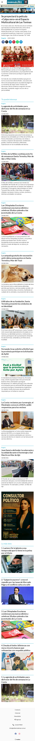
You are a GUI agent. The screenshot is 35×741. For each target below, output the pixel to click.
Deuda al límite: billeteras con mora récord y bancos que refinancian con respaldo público (15, 648)
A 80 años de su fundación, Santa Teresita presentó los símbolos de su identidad (16, 303)
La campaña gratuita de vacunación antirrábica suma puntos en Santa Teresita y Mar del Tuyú (16, 258)
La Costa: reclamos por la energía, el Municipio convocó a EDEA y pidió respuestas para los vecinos (17, 405)
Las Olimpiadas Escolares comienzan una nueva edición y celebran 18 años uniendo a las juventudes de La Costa (14, 209)
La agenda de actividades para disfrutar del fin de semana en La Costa (15, 108)
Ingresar (18, 719)
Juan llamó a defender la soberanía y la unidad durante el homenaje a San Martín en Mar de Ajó (17, 452)
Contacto (17, 710)
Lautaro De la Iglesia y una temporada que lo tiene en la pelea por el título (16, 550)
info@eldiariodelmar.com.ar (17, 728)
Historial (17, 713)
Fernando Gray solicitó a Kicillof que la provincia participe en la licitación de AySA (17, 351)
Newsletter (17, 716)
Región (3, 38)
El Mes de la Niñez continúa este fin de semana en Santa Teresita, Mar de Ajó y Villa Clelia (17, 156)
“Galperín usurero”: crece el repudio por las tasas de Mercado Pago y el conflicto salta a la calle (16, 582)
